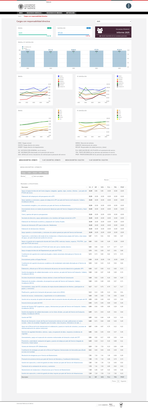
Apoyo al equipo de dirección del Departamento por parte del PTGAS (42, 250)
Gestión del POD (27, 317)
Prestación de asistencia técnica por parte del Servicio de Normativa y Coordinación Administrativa (50, 359)
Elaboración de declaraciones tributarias (33, 229)
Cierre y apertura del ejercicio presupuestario (35, 214)
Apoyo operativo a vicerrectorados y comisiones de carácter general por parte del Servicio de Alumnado (52, 232)
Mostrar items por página (32, 176)
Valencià (48, 2)
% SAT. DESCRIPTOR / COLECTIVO (98, 160)
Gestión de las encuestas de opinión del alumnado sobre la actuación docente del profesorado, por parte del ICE (54, 299)
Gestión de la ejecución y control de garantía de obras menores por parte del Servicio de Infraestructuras (52, 362)
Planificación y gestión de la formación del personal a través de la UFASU (43, 292)
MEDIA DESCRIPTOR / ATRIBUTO (28, 160)
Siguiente (123, 381)
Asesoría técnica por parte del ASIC (32, 303)
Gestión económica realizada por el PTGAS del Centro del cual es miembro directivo (46, 247)
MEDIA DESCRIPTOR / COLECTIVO (74, 160)
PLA (108, 187)
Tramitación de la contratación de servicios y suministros (38, 366)
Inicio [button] (21, 13)
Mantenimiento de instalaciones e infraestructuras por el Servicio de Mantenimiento (46, 370)
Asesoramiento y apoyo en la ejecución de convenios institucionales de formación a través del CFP (51, 337)
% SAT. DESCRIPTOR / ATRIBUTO (51, 160)
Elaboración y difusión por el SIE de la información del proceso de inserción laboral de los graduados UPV (52, 268)
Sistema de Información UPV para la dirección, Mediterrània (39, 225)
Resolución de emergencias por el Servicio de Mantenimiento (39, 355)
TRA (115, 187)
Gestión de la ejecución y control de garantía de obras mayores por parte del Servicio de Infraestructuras (52, 373)
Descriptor (25, 187)
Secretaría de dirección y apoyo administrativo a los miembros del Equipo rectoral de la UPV (49, 218)
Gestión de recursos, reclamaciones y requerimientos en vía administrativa (43, 295)
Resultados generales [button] (34, 13)
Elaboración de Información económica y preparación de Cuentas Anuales (43, 221)
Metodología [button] (70, 13)
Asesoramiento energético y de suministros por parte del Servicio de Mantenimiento (46, 205)
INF (96, 187)
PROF (122, 187)
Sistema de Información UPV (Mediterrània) (34, 346)
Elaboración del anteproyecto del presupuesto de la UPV (38, 196)
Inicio (19, 16)
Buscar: (106, 180)
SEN (102, 187)
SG (90, 187)
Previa (114, 381)
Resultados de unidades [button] (54, 13)
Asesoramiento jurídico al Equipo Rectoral (34, 259)
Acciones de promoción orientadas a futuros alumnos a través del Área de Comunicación (47, 277)
